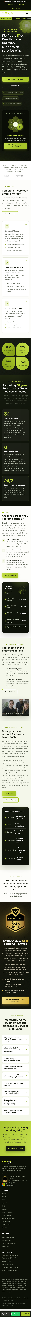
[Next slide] (26, 700)
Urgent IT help (15, 8)
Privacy (4, 1226)
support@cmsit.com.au (9, 1269)
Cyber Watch (6, 1220)
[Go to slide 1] (5, 712)
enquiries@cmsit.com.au (10, 1265)
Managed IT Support (8, 1235)
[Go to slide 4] (14, 712)
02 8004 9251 (12, 4)
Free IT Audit (26, 1314)
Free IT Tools (6, 1223)
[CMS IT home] (7, 13)
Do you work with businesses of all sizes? (12, 1057)
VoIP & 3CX (5, 1245)
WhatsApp (21, 4)
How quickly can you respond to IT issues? (11, 1091)
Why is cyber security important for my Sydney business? (13, 1038)
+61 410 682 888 (7, 1262)
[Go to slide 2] (8, 712)
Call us (6, 1314)
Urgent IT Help (6, 1213)
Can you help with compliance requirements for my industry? (13, 1100)
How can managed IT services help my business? (13, 1074)
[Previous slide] (22, 700)
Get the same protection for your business (15, 999)
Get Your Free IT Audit (15, 75)
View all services (10, 212)
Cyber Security (6, 1238)
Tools (3, 1204)
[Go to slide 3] (11, 712)
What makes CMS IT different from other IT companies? (12, 1048)
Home (4, 1192)
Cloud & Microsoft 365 (9, 1241)
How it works (9, 792)
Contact (4, 1207)
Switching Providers (8, 1217)
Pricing (4, 1198)
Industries (5, 1201)
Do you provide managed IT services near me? (13, 1066)
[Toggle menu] (27, 13)
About (4, 1195)
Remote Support (7, 1210)
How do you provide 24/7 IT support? (13, 1082)
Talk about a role (10, 798)
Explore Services (15, 81)
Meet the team (10, 690)
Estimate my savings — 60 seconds (15, 144)
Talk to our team (10, 573)
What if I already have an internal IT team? (13, 1109)
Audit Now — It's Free (15, 1147)
